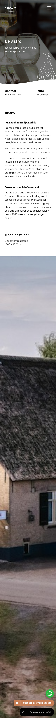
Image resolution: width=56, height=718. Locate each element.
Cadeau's (10, 8)
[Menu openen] (48, 8)
